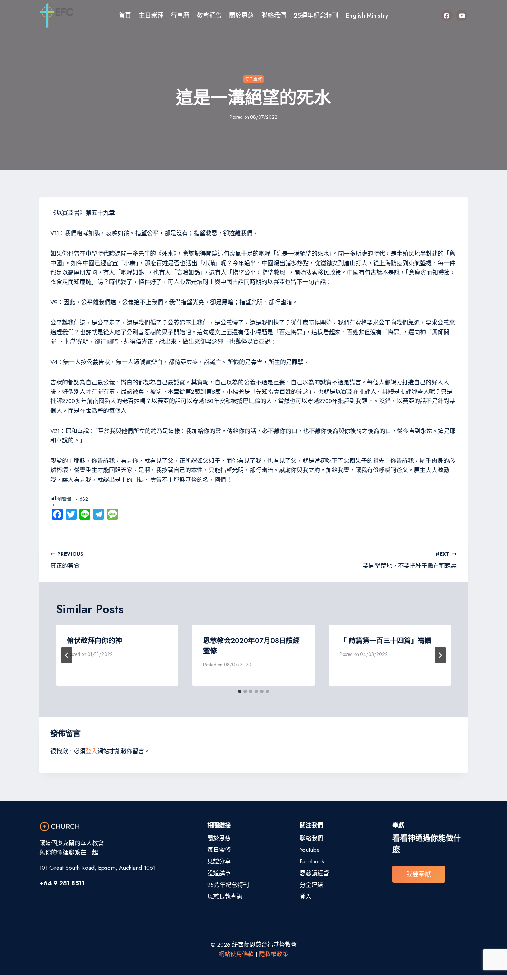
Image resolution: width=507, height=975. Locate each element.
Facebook (312, 861)
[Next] (440, 655)
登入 (91, 751)
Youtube (310, 849)
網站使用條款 (236, 954)
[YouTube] (462, 15)
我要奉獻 (418, 874)
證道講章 (219, 873)
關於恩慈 (241, 15)
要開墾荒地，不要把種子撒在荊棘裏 (410, 560)
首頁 (125, 15)
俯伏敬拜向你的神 (94, 641)
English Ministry (367, 15)
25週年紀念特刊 (316, 15)
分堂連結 (311, 885)
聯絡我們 (273, 15)
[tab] (239, 691)
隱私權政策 (273, 954)
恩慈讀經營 (314, 873)
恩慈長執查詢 (224, 896)
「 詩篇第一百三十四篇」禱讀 (385, 641)
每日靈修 (253, 79)
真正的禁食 (67, 560)
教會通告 (209, 15)
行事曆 (180, 15)
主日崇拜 (151, 15)
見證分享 (219, 861)
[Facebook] (447, 15)
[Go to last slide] (66, 655)
